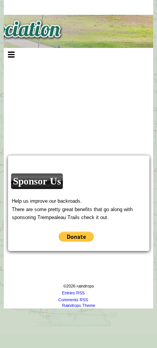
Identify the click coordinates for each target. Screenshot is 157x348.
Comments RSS (73, 299)
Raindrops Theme (78, 305)
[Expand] (11, 54)
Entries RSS (73, 293)
